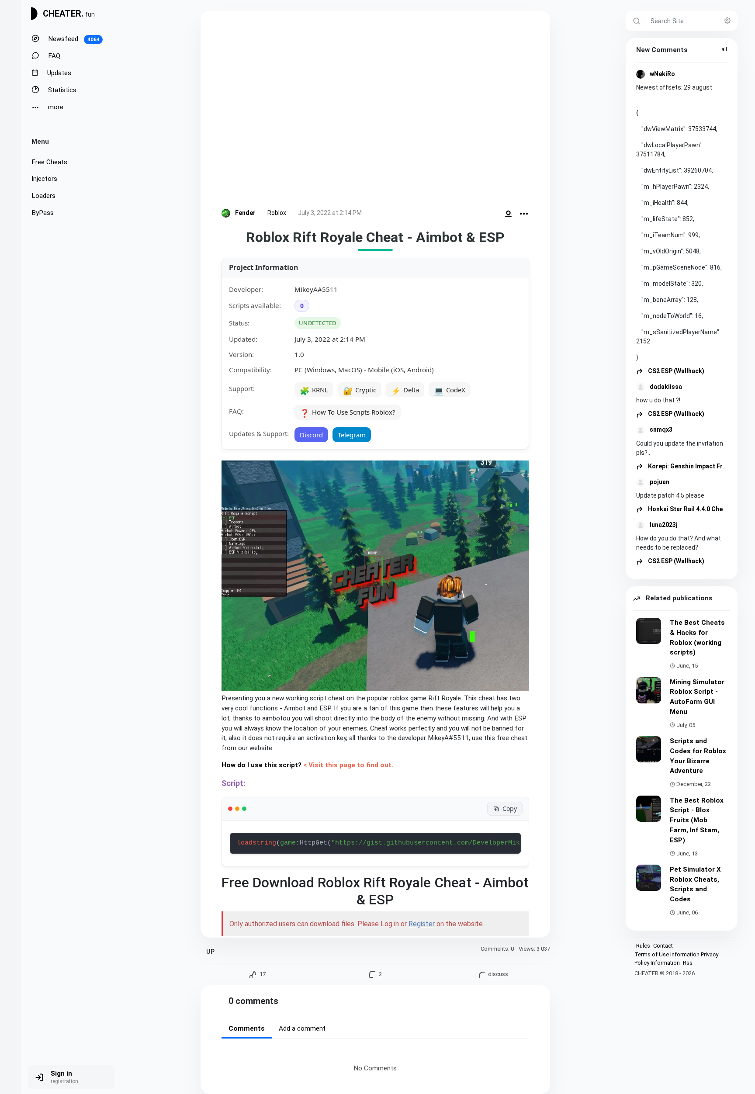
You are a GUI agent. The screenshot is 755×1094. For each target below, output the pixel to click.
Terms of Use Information (667, 954)
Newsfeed (73, 39)
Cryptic (359, 390)
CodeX (449, 390)
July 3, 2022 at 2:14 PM (330, 212)
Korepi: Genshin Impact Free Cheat (697, 466)
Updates (58, 73)
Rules (643, 945)
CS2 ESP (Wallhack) (675, 370)
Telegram (352, 434)
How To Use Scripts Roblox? (347, 413)
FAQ (53, 56)
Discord (311, 434)
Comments (247, 1028)
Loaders (43, 196)
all (724, 49)
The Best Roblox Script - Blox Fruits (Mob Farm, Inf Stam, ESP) (697, 820)
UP (210, 952)
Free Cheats (49, 162)
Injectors (44, 179)
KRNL (314, 390)
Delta (405, 390)
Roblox (276, 212)
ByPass (42, 213)
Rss (688, 962)
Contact (663, 945)
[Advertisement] (375, 111)
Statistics (61, 90)
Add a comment (302, 1028)
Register (422, 924)
